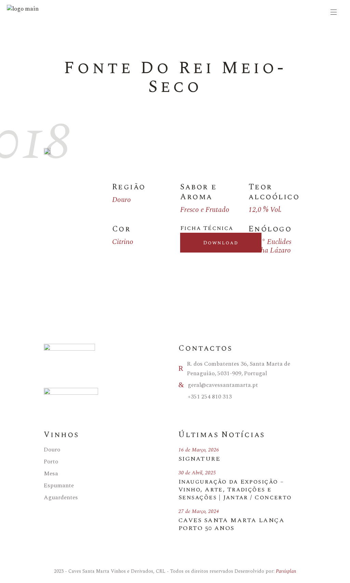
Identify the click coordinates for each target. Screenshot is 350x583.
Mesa (51, 473)
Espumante (59, 485)
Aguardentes (61, 497)
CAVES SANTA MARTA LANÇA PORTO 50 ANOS (231, 524)
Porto (51, 461)
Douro (52, 449)
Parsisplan (286, 571)
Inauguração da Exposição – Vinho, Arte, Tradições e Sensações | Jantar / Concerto (235, 489)
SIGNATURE (199, 459)
